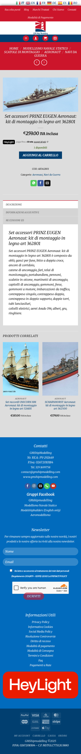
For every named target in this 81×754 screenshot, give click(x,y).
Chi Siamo (58, 9)
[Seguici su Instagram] (34, 486)
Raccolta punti (12, 9)
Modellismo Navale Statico (45, 48)
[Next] (78, 383)
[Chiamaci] (47, 486)
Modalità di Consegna (40, 650)
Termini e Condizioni (40, 655)
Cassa (52, 735)
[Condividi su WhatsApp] (34, 183)
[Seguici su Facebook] (28, 486)
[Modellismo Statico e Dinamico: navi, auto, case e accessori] (40, 28)
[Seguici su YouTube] (53, 486)
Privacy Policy (40, 622)
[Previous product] (44, 62)
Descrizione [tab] (14, 204)
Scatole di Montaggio (22, 52)
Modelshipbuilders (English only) (40, 510)
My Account (22, 735)
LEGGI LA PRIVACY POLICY (54, 576)
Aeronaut (52, 52)
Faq (40, 660)
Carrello (39, 735)
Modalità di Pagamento (40, 17)
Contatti (72, 9)
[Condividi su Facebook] (40, 183)
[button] (26, 38)
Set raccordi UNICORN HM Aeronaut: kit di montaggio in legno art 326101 (21, 405)
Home (13, 48)
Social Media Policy (40, 631)
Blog (26, 9)
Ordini (62, 735)
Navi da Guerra (52, 174)
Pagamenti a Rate (40, 665)
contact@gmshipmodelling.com (40, 472)
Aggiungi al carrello (40, 155)
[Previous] (3, 383)
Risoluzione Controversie (40, 636)
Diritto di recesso (41, 641)
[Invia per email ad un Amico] (47, 183)
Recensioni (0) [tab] (15, 220)
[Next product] (37, 62)
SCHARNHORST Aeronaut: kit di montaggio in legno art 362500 (60, 405)
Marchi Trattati (41, 9)
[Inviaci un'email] (40, 486)
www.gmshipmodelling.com (40, 477)
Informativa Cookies (40, 627)
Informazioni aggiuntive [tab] (22, 212)
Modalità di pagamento (40, 646)
